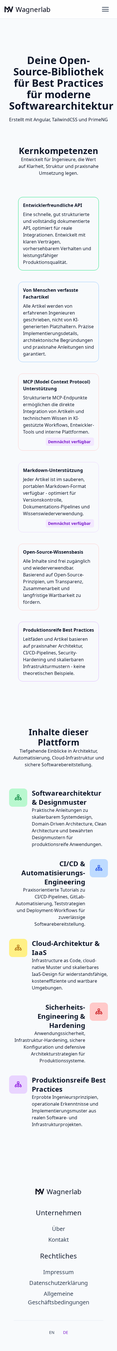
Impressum (58, 1272)
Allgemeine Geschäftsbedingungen (58, 1298)
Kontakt (58, 1239)
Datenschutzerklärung (58, 1283)
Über (58, 1229)
